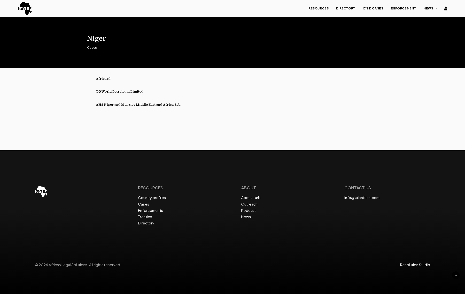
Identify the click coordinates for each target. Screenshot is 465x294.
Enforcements (150, 210)
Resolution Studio (415, 264)
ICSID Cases (373, 8)
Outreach (249, 204)
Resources (319, 8)
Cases (143, 204)
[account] (445, 8)
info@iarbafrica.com (362, 197)
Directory (345, 8)
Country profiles (152, 197)
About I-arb (251, 197)
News (428, 8)
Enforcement (403, 8)
